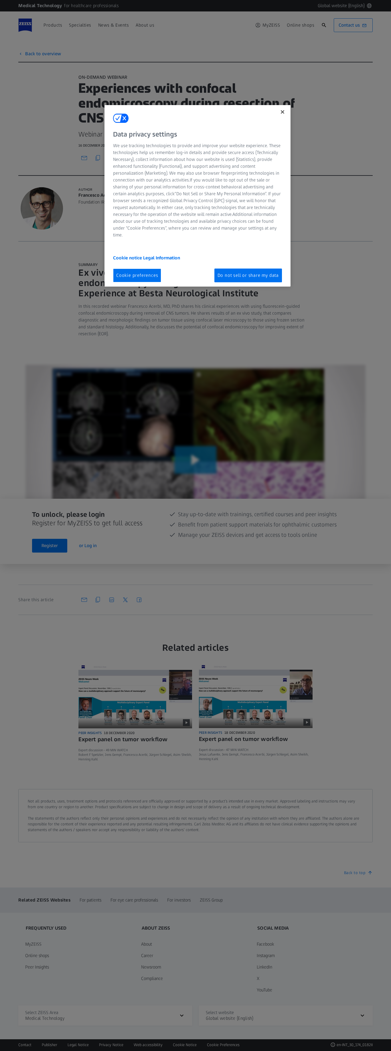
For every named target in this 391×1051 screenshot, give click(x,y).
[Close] (282, 112)
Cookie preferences (137, 275)
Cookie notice (128, 258)
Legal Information (161, 258)
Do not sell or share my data (248, 275)
